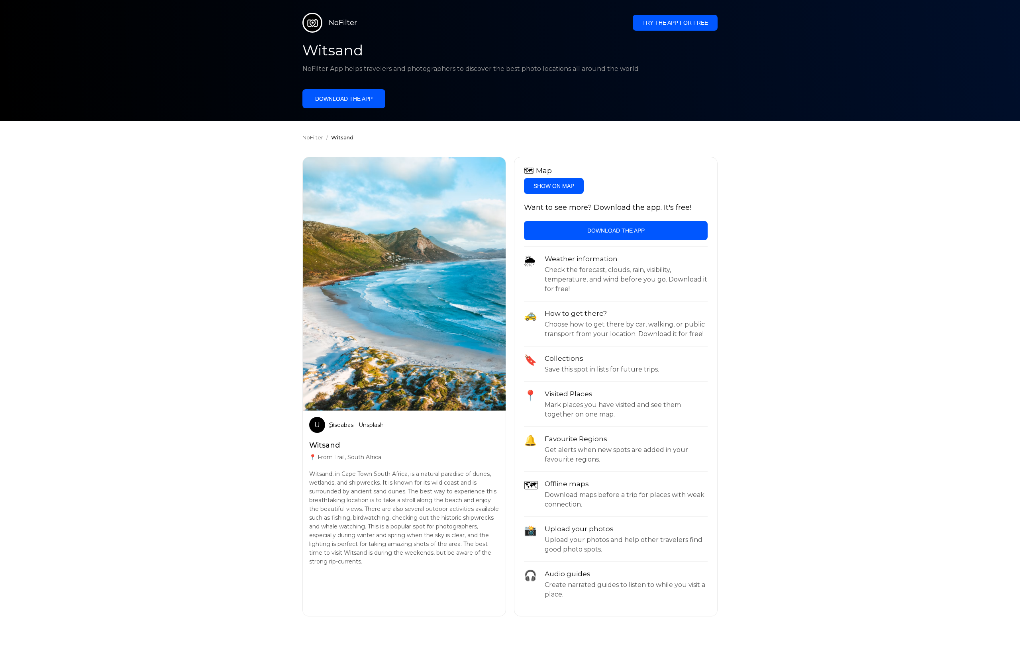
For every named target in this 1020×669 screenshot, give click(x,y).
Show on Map (554, 186)
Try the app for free (675, 23)
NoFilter (312, 137)
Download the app (344, 99)
